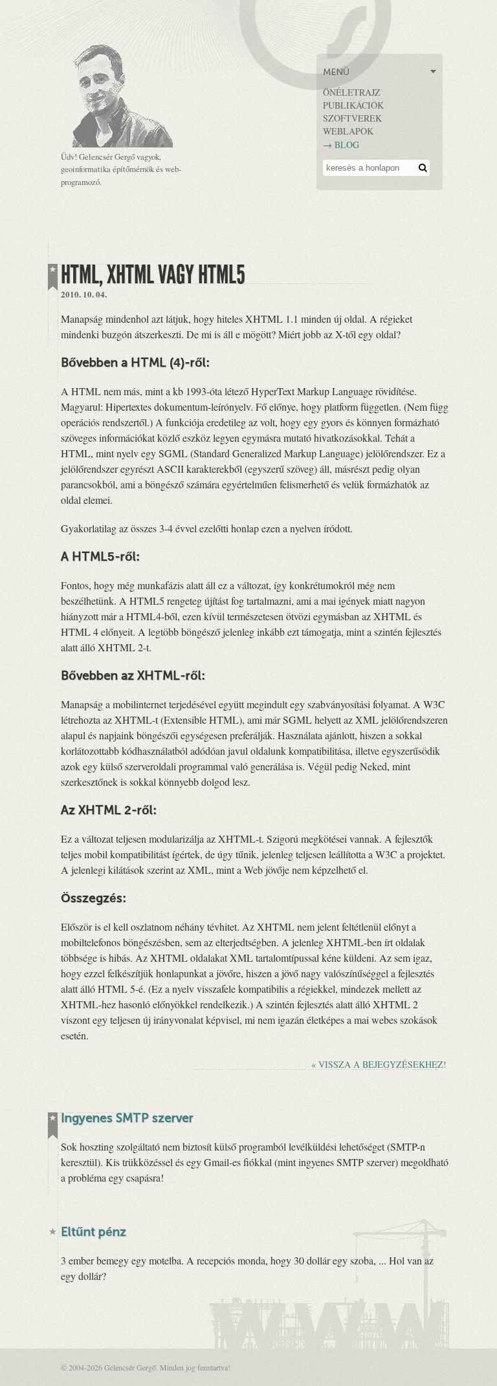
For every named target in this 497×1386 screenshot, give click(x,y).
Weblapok (348, 131)
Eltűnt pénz (93, 1233)
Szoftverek (352, 118)
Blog (347, 144)
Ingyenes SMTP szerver (127, 1119)
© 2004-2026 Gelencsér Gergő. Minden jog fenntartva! (145, 1367)
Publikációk (353, 105)
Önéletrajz (352, 92)
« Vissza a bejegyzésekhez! (379, 1064)
